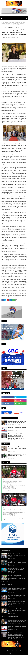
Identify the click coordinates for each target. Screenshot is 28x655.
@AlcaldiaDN (6, 481)
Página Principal (4, 22)
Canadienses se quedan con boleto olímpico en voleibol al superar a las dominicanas (17, 590)
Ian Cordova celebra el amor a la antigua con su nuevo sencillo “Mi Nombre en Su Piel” (16, 570)
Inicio (20, 650)
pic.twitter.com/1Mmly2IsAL (9, 488)
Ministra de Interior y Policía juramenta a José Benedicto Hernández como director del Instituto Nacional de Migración (16, 436)
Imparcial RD (4, 37)
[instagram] (20, 400)
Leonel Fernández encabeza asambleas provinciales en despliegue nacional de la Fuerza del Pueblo (17, 577)
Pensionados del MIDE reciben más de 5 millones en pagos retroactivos (17, 422)
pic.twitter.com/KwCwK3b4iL (10, 515)
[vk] (7, 403)
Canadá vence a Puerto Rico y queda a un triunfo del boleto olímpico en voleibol (17, 603)
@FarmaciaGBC (19, 481)
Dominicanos (11, 22)
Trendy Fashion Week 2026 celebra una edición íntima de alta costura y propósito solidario (17, 562)
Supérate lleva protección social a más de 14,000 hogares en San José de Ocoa (17, 555)
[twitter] (20, 397)
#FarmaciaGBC (6, 482)
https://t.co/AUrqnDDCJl (8, 514)
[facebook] (7, 397)
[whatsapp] (20, 403)
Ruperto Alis (14, 650)
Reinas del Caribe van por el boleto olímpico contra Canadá (16, 596)
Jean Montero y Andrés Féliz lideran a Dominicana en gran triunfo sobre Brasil (17, 610)
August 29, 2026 (21, 490)
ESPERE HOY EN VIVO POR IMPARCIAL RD (17, 428)
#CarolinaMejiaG (7, 511)
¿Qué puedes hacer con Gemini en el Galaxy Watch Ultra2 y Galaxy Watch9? (17, 456)
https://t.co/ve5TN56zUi (8, 487)
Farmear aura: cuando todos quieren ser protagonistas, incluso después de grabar (17, 448)
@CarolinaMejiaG (19, 509)
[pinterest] (7, 400)
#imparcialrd (13, 482)
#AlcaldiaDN (12, 481)
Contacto (9, 650)
